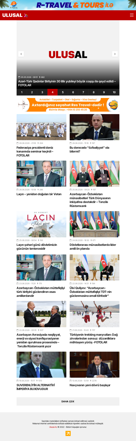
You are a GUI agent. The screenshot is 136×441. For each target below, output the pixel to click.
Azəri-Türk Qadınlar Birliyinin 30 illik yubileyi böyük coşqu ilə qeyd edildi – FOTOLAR (67, 83)
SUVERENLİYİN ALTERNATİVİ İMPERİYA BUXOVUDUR (36, 387)
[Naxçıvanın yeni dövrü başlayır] (94, 365)
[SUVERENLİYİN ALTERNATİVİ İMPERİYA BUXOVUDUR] (41, 365)
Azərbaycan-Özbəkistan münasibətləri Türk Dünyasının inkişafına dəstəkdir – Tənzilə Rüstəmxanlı (90, 199)
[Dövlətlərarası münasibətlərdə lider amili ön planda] (94, 224)
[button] (115, 54)
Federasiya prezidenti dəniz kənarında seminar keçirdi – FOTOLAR (35, 151)
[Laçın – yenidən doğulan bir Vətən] (41, 174)
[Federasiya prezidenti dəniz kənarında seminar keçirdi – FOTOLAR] (41, 127)
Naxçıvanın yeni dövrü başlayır (90, 385)
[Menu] (130, 15)
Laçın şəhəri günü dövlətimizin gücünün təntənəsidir (37, 246)
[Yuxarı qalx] (126, 431)
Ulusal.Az (53, 427)
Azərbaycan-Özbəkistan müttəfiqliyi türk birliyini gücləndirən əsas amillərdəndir (41, 291)
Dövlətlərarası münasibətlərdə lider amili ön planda (93, 246)
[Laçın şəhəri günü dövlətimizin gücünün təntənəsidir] (41, 224)
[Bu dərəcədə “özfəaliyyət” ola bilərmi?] (94, 127)
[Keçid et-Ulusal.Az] (12, 15)
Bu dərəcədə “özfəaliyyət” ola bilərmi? (89, 149)
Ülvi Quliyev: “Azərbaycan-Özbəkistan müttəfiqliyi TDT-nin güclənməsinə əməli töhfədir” (91, 291)
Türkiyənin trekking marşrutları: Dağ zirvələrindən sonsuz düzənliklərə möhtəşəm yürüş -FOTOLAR (94, 338)
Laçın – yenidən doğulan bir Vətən (39, 194)
